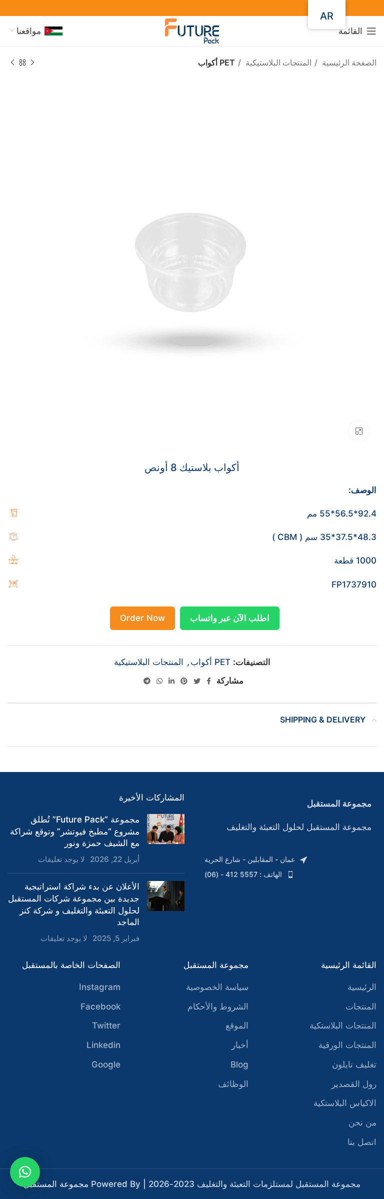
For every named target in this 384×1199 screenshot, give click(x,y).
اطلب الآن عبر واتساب (230, 618)
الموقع (237, 1025)
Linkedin (103, 1045)
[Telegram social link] (147, 681)
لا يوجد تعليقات (61, 859)
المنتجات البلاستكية (343, 1025)
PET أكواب (216, 63)
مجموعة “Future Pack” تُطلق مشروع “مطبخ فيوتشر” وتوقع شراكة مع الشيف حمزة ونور (75, 831)
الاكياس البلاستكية (345, 1103)
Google (106, 1065)
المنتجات (361, 1007)
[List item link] (288, 859)
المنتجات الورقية (347, 1045)
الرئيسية (362, 987)
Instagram (99, 987)
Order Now (142, 618)
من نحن (362, 1123)
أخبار (240, 1045)
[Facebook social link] (209, 681)
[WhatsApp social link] (160, 681)
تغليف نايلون (354, 1065)
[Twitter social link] (197, 681)
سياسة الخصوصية (217, 987)
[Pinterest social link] (184, 681)
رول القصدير (354, 1084)
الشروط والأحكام (218, 1007)
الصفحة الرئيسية (348, 63)
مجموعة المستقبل (56, 1184)
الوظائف (233, 1084)
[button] (25, 1172)
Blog (239, 1065)
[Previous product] (33, 63)
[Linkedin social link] (172, 681)
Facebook (100, 1007)
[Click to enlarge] (359, 431)
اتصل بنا (362, 1142)
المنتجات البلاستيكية (278, 63)
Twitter (106, 1025)
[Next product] (13, 63)
